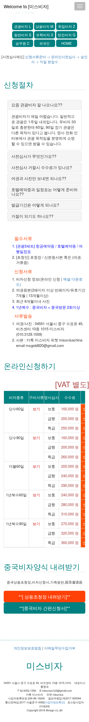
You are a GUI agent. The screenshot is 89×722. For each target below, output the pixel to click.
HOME (66, 43)
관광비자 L (22, 26)
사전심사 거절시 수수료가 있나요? (41, 167)
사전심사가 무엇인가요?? (33, 156)
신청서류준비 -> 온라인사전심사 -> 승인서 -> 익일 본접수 (56, 59)
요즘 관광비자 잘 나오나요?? (36, 105)
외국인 (44, 43)
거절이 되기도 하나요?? (32, 216)
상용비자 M (44, 26)
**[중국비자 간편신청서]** (44, 608)
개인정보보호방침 (27, 647)
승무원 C (22, 43)
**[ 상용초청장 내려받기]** (44, 596)
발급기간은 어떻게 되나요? (35, 205)
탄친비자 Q (66, 34)
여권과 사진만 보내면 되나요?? (38, 178)
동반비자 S (22, 34)
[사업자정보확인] (54, 702)
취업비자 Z (66, 26)
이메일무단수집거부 (59, 647)
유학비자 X (44, 34)
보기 (36, 408)
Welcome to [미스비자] (26, 6)
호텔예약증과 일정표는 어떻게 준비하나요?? (44, 192)
